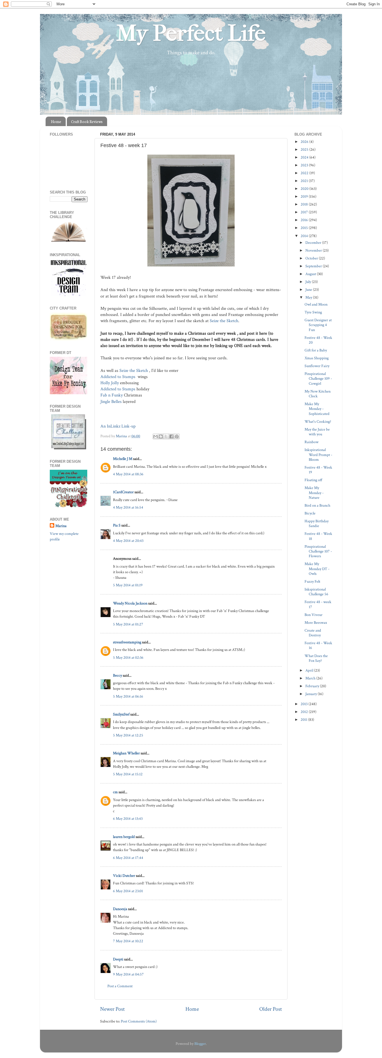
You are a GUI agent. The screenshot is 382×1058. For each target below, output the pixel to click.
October (312, 258)
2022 (305, 173)
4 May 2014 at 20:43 (128, 540)
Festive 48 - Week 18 (318, 536)
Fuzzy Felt (312, 581)
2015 (305, 227)
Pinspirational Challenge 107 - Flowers (318, 551)
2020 (305, 188)
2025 (305, 149)
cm (115, 792)
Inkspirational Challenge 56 (316, 592)
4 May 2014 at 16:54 (128, 507)
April (309, 670)
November (314, 250)
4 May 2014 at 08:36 (128, 474)
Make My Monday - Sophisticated (317, 408)
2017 (305, 212)
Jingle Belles (111, 402)
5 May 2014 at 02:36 (128, 657)
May (309, 297)
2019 (305, 196)
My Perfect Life (191, 33)
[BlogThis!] (161, 436)
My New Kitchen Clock (318, 394)
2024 (305, 157)
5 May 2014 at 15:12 (128, 774)
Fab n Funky (111, 395)
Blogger (200, 1043)
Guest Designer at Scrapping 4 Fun (318, 324)
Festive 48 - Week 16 (318, 645)
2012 (305, 711)
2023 (305, 165)
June (309, 289)
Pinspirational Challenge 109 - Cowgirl (318, 378)
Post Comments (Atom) (139, 1021)
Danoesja (120, 908)
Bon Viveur (313, 614)
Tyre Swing (313, 312)
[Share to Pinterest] (177, 436)
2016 (305, 220)
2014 (305, 235)
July (308, 281)
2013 (304, 704)
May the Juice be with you (317, 432)
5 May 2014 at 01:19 (128, 585)
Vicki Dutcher (124, 875)
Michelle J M (122, 458)
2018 (305, 204)
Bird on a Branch (317, 505)
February (312, 686)
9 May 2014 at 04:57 (128, 974)
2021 (305, 180)
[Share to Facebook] (171, 436)
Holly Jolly (109, 383)
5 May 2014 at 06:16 (128, 696)
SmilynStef (121, 714)
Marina (61, 525)
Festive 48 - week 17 (318, 604)
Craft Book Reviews (87, 121)
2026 (305, 141)
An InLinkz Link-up (118, 426)
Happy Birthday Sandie (317, 523)
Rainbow (312, 442)
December (313, 242)
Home (56, 121)
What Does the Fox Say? (316, 658)
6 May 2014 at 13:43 (128, 818)
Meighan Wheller (126, 753)
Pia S (117, 525)
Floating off (313, 480)
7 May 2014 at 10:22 (128, 941)
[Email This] (155, 436)
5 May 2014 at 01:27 (128, 624)
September (314, 266)
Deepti (118, 959)
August (311, 274)
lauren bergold (124, 836)
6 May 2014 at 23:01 (128, 891)
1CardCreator (123, 492)
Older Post (270, 1009)
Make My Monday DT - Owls (317, 568)
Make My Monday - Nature (314, 492)
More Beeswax (316, 622)
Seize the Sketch (224, 321)
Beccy (117, 675)
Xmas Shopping (317, 358)
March (310, 678)
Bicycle (310, 513)
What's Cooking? (318, 421)
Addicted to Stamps (118, 377)
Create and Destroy (313, 633)
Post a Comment (120, 986)
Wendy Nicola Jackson (130, 603)
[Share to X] (166, 436)
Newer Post (112, 1009)
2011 (304, 719)
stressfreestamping (127, 642)
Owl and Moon (316, 304)
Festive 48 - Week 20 (318, 340)
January (311, 693)
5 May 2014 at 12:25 (128, 735)
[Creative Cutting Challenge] (68, 448)
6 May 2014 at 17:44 (128, 857)
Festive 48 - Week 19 (318, 470)
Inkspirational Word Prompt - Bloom (318, 454)
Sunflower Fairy (317, 366)
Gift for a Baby (316, 350)
